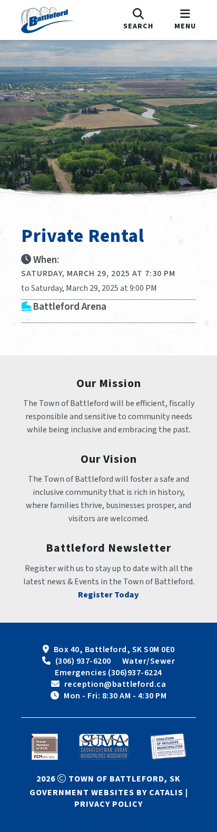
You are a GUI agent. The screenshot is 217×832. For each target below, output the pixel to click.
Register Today (108, 595)
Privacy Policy (108, 804)
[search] (138, 20)
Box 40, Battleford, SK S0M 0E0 (114, 649)
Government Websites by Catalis (106, 792)
